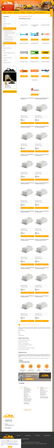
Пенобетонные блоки (8, 37)
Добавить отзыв (28, 409)
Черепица (5, 60)
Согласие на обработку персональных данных (32, 442)
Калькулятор (29, 12)
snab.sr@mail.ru (8, 9)
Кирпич (4, 26)
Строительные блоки (7, 28)
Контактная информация (39, 12)
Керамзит (5, 55)
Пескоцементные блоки (8, 39)
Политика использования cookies (41, 443)
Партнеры (23, 12)
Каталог (10, 12)
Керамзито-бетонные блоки (9, 32)
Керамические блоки (8, 30)
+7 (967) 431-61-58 (8, 6)
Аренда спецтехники (7, 62)
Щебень (4, 18)
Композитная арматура (7, 57)
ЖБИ (4, 45)
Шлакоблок (6, 34)
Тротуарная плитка (6, 23)
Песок (4, 21)
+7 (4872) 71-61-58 (8, 8)
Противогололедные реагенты (9, 52)
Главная (4, 12)
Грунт (4, 50)
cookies (8, 440)
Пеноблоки (6, 43)
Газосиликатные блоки (8, 41)
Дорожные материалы (7, 47)
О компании (16, 12)
